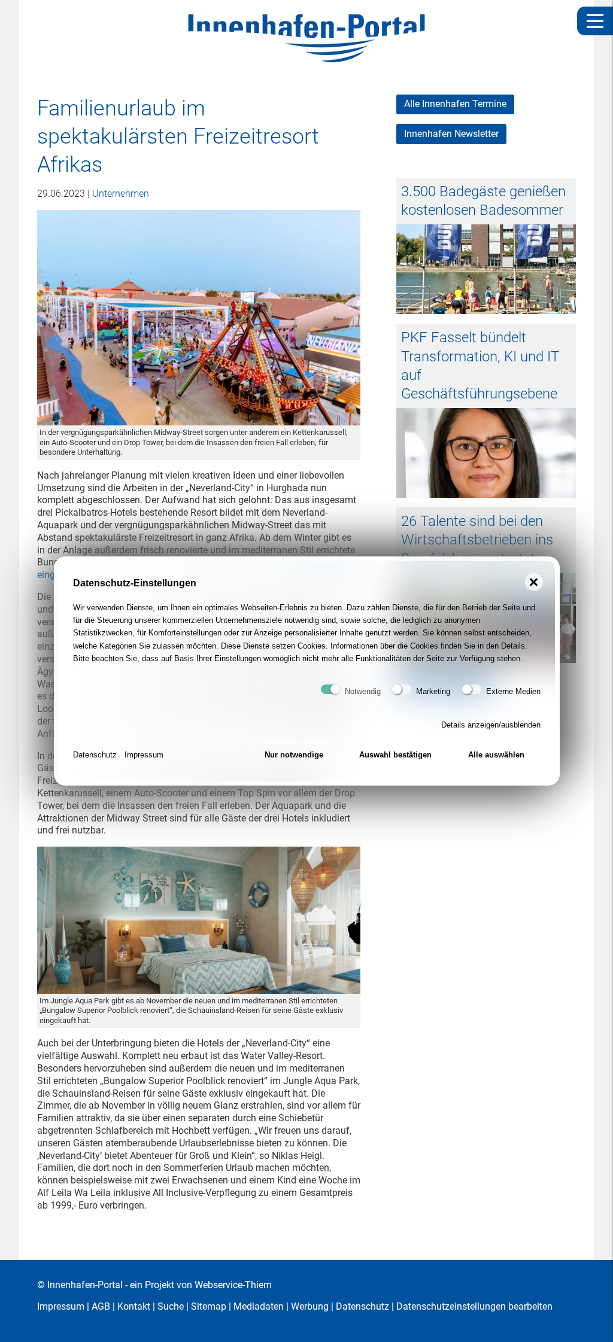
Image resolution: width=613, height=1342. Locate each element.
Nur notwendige (294, 754)
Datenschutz (95, 754)
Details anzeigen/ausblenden (491, 724)
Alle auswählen (496, 754)
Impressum (144, 754)
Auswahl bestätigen (395, 754)
